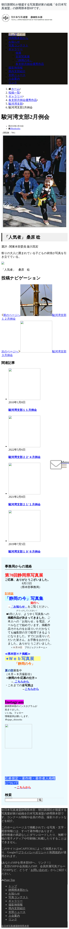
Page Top (9, 880)
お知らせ (14, 41)
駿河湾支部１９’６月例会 (24, 551)
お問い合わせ (16, 34)
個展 (18, 52)
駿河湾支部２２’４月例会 (24, 457)
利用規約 (55, 852)
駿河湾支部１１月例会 (22, 409)
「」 (19, 606)
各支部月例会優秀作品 (30, 63)
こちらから (21, 681)
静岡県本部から (18, 38)
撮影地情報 (15, 67)
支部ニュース (16, 75)
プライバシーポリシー (32, 852)
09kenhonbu (15, 128)
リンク (12, 82)
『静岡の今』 (24, 60)
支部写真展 (23, 56)
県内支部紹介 (16, 71)
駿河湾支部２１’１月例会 (24, 504)
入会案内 (14, 78)
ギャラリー (15, 49)
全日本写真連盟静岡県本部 (15, 926)
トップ (12, 34)
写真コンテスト (18, 45)
